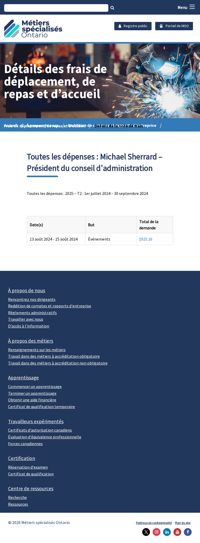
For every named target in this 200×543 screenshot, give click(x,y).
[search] (56, 8)
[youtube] (176, 532)
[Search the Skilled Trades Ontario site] (112, 7)
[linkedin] (165, 532)
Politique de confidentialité (154, 523)
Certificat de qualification (31, 473)
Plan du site (182, 523)
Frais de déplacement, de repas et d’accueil (44, 125)
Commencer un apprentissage (35, 386)
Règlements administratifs (32, 312)
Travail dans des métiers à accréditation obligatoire (54, 356)
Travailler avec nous (25, 319)
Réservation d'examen (28, 467)
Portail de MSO (177, 25)
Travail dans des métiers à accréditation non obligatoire (58, 363)
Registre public (135, 25)
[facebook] (186, 532)
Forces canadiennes (25, 443)
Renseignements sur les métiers (37, 349)
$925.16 (145, 239)
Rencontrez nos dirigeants (31, 299)
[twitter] (145, 532)
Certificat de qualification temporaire (41, 406)
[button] (192, 7)
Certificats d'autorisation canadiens (40, 430)
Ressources (18, 504)
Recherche (17, 497)
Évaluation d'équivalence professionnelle (44, 436)
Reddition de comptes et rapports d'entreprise (49, 305)
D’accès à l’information (28, 326)
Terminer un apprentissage (32, 393)
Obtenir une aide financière (32, 399)
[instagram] (155, 532)
